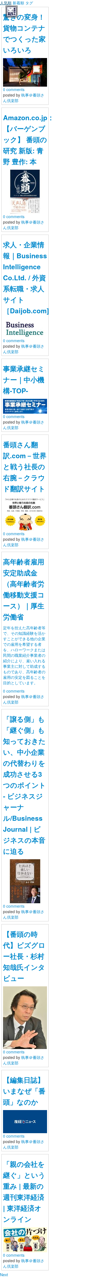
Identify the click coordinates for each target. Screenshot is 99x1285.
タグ (29, 3)
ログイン (35, 1266)
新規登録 (64, 1266)
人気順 (6, 3)
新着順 (18, 3)
